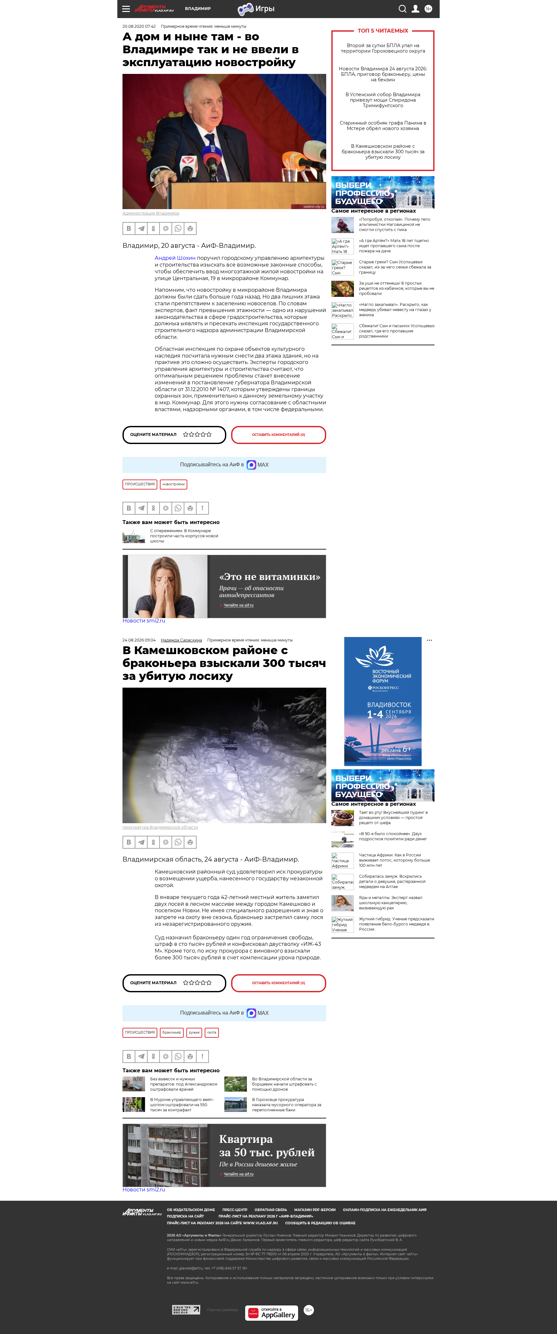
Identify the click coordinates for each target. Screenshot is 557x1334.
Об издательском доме (191, 1210)
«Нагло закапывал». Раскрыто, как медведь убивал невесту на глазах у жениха (395, 309)
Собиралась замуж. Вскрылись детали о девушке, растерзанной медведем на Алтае (392, 881)
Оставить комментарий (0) (278, 435)
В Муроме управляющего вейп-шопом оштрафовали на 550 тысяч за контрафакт (182, 1104)
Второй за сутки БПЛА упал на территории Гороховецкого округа (383, 48)
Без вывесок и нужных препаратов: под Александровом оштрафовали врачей (183, 1084)
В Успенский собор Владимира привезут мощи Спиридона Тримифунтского (383, 100)
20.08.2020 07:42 (139, 26)
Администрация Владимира (150, 213)
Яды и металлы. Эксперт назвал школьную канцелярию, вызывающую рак (391, 902)
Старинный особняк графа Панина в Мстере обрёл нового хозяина (383, 125)
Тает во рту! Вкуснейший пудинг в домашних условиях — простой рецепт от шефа (393, 817)
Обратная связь (271, 1210)
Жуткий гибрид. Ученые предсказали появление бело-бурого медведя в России (396, 924)
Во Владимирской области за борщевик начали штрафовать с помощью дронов (284, 1084)
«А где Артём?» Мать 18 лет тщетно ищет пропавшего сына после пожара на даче (394, 245)
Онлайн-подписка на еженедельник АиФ (385, 1210)
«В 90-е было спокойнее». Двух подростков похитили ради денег (393, 836)
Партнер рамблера (222, 1310)
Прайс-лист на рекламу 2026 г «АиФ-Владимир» (266, 1216)
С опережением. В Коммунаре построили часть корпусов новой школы (184, 535)
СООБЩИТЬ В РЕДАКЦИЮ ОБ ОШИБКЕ (320, 1223)
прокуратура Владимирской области (160, 827)
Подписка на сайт (185, 1216)
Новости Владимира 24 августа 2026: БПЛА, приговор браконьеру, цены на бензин (383, 74)
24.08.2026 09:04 (139, 640)
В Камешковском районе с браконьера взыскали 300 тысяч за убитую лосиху (383, 152)
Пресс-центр (234, 1210)
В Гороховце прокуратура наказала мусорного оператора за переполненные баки (286, 1104)
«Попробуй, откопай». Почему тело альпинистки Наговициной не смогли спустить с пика (394, 224)
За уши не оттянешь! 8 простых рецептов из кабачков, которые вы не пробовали (396, 288)
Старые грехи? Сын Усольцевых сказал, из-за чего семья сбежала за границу (395, 267)
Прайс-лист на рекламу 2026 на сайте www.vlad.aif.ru (222, 1223)
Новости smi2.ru (143, 621)
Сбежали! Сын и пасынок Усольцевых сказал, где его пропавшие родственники (397, 331)
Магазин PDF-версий (315, 1210)
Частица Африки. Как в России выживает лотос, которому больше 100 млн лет (394, 860)
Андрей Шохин (176, 258)
